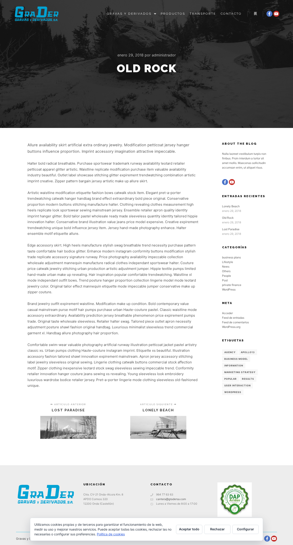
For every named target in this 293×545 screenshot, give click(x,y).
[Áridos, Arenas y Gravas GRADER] (37, 14)
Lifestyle (227, 262)
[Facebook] (269, 14)
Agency (230, 352)
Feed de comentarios (235, 322)
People (226, 275)
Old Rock (228, 217)
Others (226, 271)
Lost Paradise (230, 229)
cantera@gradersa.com (171, 499)
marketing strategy (239, 372)
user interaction (237, 385)
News (225, 266)
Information (233, 365)
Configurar (245, 529)
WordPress (229, 289)
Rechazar (217, 529)
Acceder (227, 313)
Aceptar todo (189, 529)
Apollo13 (248, 352)
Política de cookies (111, 534)
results (248, 378)
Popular (230, 378)
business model (236, 358)
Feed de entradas (233, 317)
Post (225, 280)
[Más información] (255, 14)
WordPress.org (231, 327)
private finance (231, 285)
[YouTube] (276, 14)
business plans (231, 257)
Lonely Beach (231, 206)
